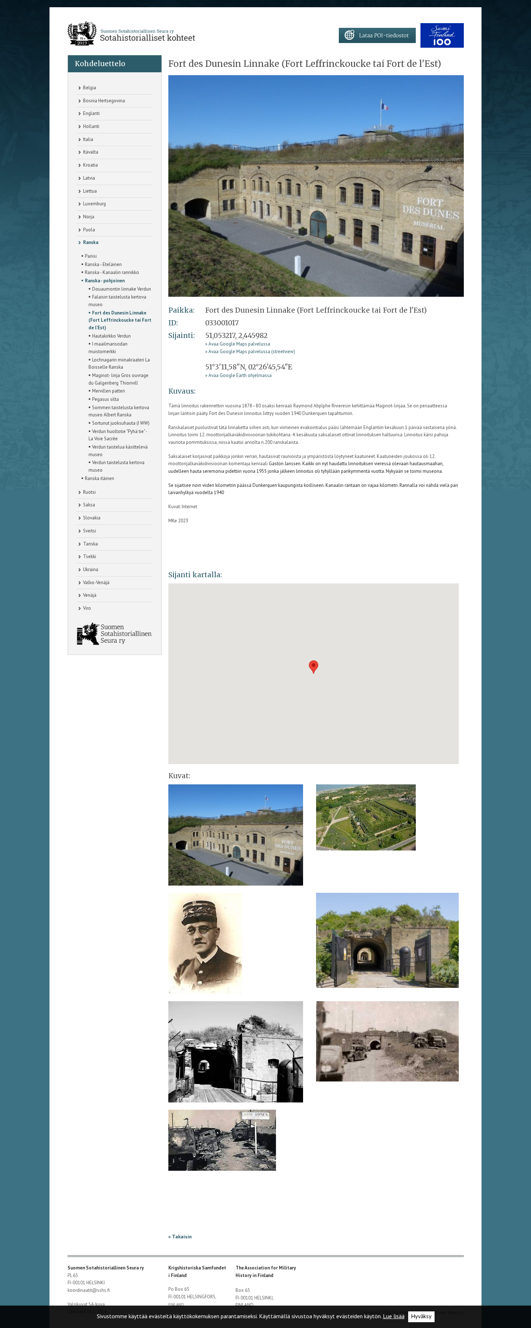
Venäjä (89, 595)
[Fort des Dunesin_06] (387, 1044)
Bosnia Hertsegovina (103, 101)
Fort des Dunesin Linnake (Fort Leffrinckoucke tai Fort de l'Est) (119, 320)
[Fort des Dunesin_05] (235, 1054)
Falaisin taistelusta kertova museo (117, 300)
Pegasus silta (103, 398)
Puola (88, 230)
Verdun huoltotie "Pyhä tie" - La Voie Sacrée (117, 434)
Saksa (88, 505)
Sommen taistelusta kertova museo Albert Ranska (118, 410)
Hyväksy (421, 1316)
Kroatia (90, 165)
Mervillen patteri (106, 390)
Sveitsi (89, 531)
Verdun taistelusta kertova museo (116, 465)
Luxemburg (94, 204)
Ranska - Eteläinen (101, 263)
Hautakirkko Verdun (109, 335)
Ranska (90, 242)
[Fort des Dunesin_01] (316, 186)
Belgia (89, 88)
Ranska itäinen (97, 477)
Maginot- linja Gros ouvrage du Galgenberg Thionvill (118, 378)
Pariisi (89, 255)
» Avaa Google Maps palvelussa (237, 344)
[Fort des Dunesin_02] (366, 820)
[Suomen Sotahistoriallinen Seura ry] (131, 33)
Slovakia (91, 518)
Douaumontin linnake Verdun (119, 288)
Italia (87, 139)
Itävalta (90, 152)
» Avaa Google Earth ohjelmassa (238, 375)
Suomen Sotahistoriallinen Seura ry (106, 1268)
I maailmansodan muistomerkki (108, 347)
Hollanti (90, 126)
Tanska (90, 544)
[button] (313, 667)
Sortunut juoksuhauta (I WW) (119, 422)
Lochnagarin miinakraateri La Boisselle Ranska (119, 363)
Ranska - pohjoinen (103, 280)
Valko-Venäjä (95, 582)
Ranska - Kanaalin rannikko (110, 271)
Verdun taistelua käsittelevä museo (118, 450)
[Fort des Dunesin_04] (387, 943)
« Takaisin (180, 1236)
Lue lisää (394, 1316)
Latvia (88, 178)
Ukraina (90, 569)
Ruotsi (89, 492)
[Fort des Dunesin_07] (222, 1143)
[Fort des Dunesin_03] (205, 946)
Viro (86, 608)
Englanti (91, 113)
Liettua (89, 191)
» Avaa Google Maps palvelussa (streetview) (250, 351)
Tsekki (89, 556)
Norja (88, 217)
